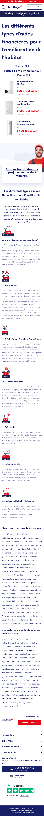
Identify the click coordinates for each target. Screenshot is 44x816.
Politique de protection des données (21, 810)
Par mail (23, 776)
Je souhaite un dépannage (29, 723)
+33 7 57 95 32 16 (23, 1)
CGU (28, 808)
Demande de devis (34, 7)
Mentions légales (14, 808)
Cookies (23, 808)
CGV (32, 808)
